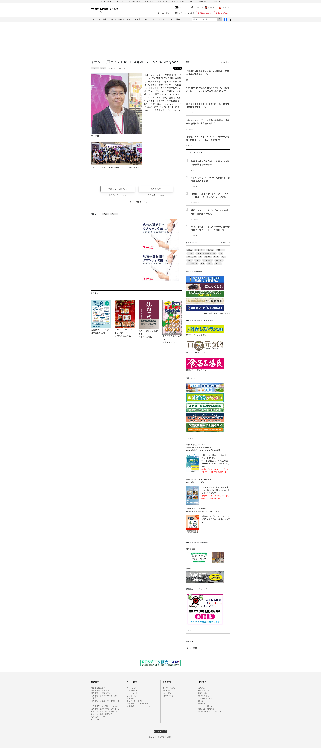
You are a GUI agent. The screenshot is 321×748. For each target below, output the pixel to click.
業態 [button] (120, 19)
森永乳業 (210, 250)
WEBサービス (106, 1)
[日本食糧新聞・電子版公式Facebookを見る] (225, 19)
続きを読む (156, 189)
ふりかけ (190, 253)
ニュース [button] (94, 19)
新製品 (189, 250)
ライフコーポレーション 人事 (206, 253)
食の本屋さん (162, 1)
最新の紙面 (212, 7)
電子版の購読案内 (98, 688)
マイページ (161, 731)
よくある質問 (132, 696)
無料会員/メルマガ (98, 717)
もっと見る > (225, 62)
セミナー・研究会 (178, 1)
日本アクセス (199, 250)
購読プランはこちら (117, 189)
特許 (202, 263)
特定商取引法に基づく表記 (137, 704)
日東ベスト (220, 250)
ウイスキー (218, 260)
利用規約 (130, 698)
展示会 (191, 1)
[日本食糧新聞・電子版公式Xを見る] (230, 19)
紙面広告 (166, 690)
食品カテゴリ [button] (108, 19)
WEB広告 (119, 1)
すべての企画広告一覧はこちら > (217, 313)
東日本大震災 (207, 260)
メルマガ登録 (189, 13)
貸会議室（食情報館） (207, 709)
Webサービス (203, 690)
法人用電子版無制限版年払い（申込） (106, 709)
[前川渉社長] (116, 104)
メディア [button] (162, 19)
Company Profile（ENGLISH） (210, 711)
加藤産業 (207, 257)
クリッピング (198, 7)
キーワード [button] (149, 19)
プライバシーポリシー (136, 701)
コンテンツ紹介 (133, 688)
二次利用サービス (133, 1)
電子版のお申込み (204, 13)
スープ (216, 257)
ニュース (95, 68)
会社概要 (201, 688)
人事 (220, 253)
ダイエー (114, 214)
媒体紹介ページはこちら (196, 335)
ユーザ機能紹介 (133, 690)
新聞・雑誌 (149, 1)
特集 (128, 19)
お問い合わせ (96, 719)
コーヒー (218, 263)
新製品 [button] (137, 19)
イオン (105, 214)
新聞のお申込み (222, 13)
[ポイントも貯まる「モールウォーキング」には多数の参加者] (116, 154)
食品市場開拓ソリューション (209, 1)
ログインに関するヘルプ (136, 202)
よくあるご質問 (163, 13)
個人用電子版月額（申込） (101, 690)
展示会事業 (167, 693)
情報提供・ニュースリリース (138, 706)
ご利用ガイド (177, 13)
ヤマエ (197, 260)
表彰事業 (201, 704)
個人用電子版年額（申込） (101, 693)
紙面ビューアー (184, 7)
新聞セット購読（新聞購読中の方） (105, 711)
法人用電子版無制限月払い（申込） (105, 706)
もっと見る (175, 19)
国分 (223, 257)
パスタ (189, 260)
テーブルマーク (192, 263)
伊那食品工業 (191, 257)
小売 (102, 68)
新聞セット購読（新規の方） (102, 714)
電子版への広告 (169, 688)
